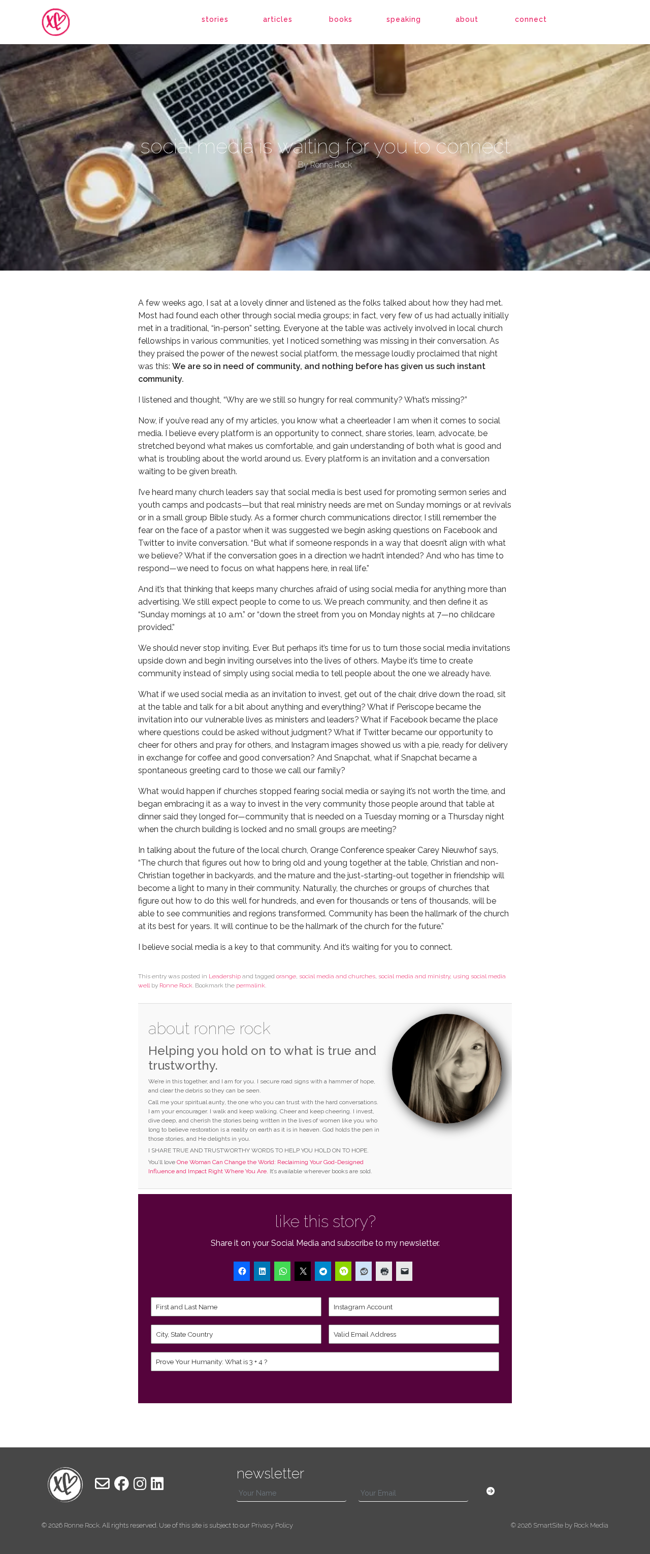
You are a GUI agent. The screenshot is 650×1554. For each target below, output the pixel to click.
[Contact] (102, 1484)
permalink (250, 985)
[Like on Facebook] (121, 1484)
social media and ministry (414, 976)
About (467, 19)
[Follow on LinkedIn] (157, 1484)
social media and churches (337, 976)
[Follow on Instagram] (140, 1484)
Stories (215, 19)
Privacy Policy (272, 1525)
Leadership (225, 976)
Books (340, 19)
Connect (531, 19)
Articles (277, 19)
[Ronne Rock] (65, 22)
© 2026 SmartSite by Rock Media (559, 1525)
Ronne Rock (175, 985)
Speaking (403, 19)
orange (286, 976)
